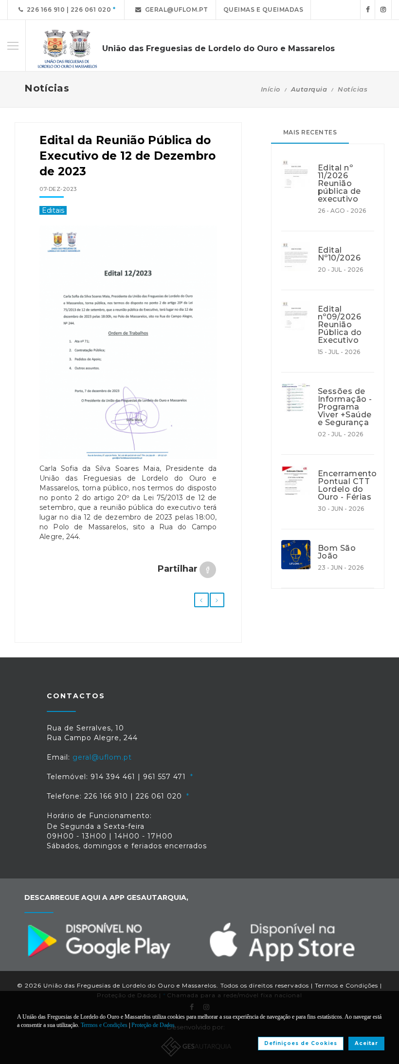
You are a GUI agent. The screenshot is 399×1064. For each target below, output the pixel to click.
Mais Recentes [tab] (310, 132)
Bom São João (337, 552)
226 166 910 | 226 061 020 (67, 9)
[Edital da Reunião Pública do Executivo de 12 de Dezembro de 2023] (128, 347)
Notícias (352, 89)
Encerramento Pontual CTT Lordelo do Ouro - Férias (346, 485)
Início (270, 89)
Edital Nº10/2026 (339, 254)
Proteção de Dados (153, 1025)
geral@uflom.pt (175, 9)
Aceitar (366, 1043)
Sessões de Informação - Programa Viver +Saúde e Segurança (345, 407)
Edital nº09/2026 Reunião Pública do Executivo (340, 324)
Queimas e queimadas (263, 9)
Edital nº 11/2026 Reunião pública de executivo (339, 183)
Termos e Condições (346, 985)
